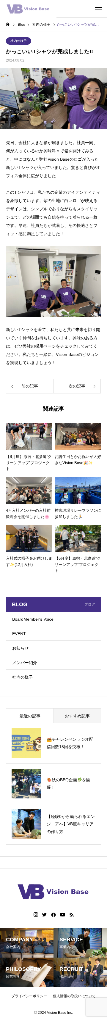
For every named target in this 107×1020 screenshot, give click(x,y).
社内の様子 (18, 41)
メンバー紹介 (24, 662)
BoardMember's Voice (33, 619)
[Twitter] (44, 915)
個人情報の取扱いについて (74, 996)
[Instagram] (36, 915)
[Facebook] (53, 915)
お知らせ (20, 648)
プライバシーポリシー (29, 996)
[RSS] (72, 915)
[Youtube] (62, 915)
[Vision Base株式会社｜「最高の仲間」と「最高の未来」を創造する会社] (28, 9)
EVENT (19, 633)
